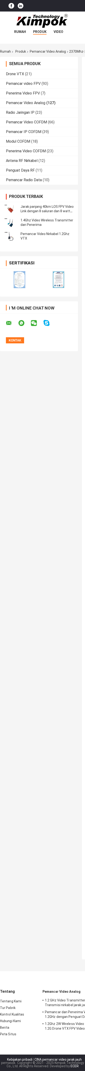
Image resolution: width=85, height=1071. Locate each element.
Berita (4, 1027)
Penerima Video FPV (23, 93)
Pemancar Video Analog (48, 51)
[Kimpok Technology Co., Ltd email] (12, 323)
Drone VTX (15, 74)
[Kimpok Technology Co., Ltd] (42, 21)
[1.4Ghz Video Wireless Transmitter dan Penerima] (10, 222)
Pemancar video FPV (23, 83)
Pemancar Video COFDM (26, 122)
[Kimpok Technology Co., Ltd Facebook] (11, 6)
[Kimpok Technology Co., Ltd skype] (49, 323)
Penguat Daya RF (20, 170)
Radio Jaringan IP (20, 112)
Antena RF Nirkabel (22, 160)
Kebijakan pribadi (19, 1059)
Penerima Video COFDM (26, 151)
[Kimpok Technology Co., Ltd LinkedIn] (20, 6)
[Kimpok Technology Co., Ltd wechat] (37, 323)
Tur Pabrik (8, 1008)
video (58, 32)
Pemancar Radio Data (24, 180)
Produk (40, 32)
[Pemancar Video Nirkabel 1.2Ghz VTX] (10, 236)
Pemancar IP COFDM (23, 131)
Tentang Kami (10, 1001)
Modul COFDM (18, 141)
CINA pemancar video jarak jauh (58, 1059)
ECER (75, 1066)
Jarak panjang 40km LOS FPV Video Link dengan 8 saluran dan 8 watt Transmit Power (47, 211)
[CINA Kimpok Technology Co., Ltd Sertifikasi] (19, 279)
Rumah (20, 32)
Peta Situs (8, 1034)
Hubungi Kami (10, 1021)
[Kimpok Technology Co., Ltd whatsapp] (24, 323)
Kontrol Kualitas (12, 1014)
